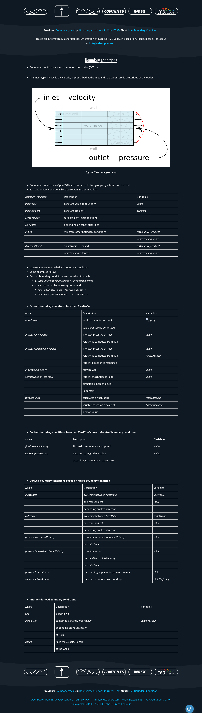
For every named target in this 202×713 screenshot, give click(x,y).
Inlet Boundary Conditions (143, 30)
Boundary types (65, 30)
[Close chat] (190, 709)
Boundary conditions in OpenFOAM (99, 30)
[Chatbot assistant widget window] (163, 646)
